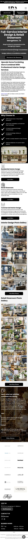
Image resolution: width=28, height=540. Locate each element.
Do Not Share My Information (12, 534)
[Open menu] (26, 8)
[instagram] (4, 519)
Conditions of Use (20, 534)
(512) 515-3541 (5, 516)
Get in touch (4, 93)
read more (23, 430)
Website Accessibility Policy (17, 535)
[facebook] (2, 519)
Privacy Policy (3, 534)
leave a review (11, 408)
